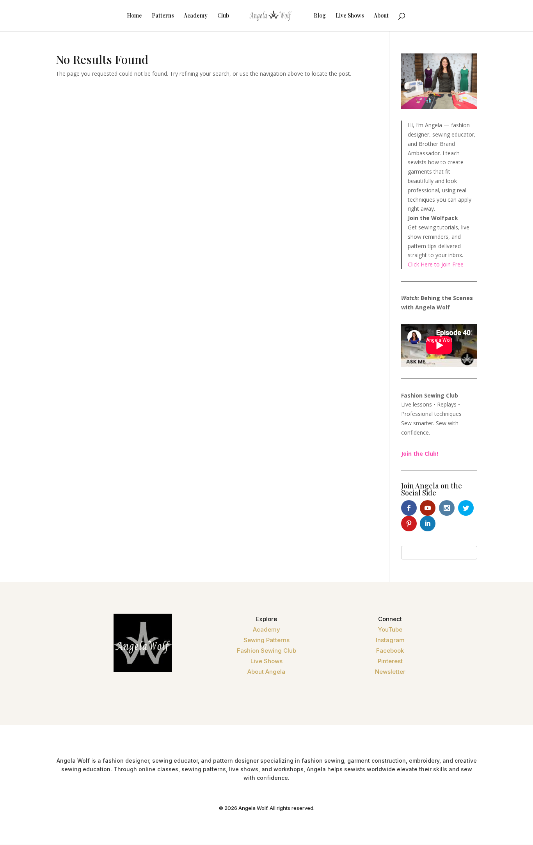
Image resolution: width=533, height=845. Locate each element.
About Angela (266, 671)
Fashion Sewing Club (266, 650)
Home (134, 16)
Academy (196, 16)
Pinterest (390, 661)
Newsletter (390, 671)
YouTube (390, 629)
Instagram (390, 640)
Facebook (390, 650)
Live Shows (350, 16)
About (381, 16)
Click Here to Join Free (436, 264)
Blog (320, 16)
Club (223, 16)
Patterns (163, 16)
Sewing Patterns (266, 640)
